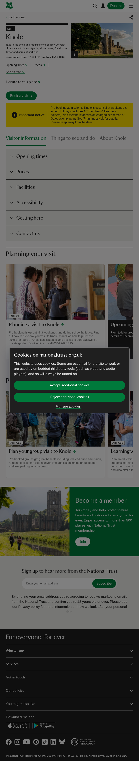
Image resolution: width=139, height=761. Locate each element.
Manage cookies (68, 406)
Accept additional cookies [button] (69, 385)
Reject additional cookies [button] (69, 397)
